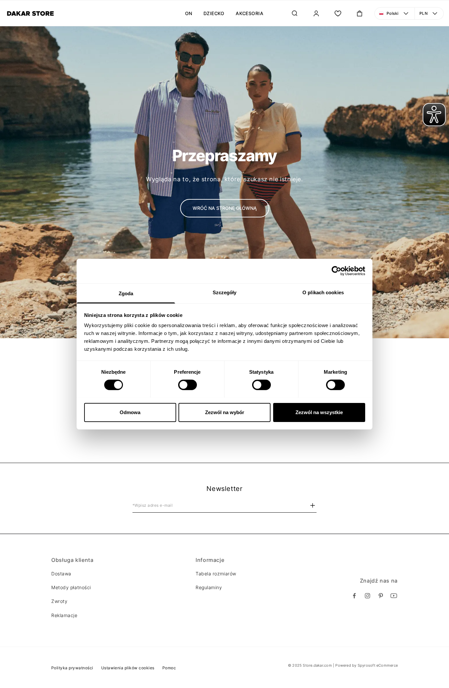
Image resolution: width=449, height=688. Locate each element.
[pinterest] (381, 596)
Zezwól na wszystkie (319, 412)
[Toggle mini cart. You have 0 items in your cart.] (359, 13)
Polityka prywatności (72, 667)
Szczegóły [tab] (225, 292)
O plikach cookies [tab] (323, 292)
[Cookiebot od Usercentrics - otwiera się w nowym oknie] (336, 271)
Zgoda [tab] (126, 293)
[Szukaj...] (294, 13)
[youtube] (394, 596)
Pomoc (169, 667)
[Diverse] (30, 13)
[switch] (187, 385)
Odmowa (130, 412)
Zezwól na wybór (224, 412)
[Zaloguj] (316, 13)
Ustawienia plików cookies (127, 667)
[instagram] (367, 596)
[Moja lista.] (338, 13)
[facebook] (354, 596)
